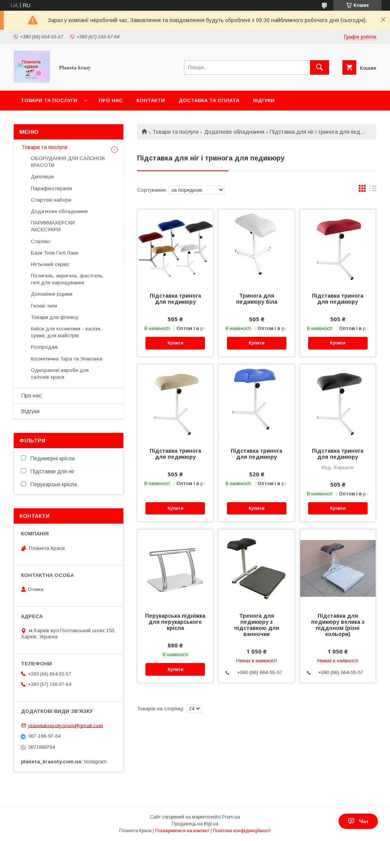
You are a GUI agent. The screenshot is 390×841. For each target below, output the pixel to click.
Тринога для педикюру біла (256, 299)
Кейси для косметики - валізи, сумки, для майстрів (66, 332)
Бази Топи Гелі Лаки (54, 253)
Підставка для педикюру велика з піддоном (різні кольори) (337, 625)
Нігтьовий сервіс (50, 264)
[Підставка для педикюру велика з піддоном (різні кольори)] (338, 568)
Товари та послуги (49, 100)
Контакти (150, 100)
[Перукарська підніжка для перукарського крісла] (175, 568)
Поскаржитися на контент (182, 830)
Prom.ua (231, 817)
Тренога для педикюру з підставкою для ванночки (256, 625)
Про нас (111, 100)
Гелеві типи (44, 306)
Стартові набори (51, 200)
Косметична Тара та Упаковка (66, 359)
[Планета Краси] (32, 81)
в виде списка (372, 190)
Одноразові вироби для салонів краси (60, 373)
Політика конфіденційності (242, 830)
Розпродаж (44, 347)
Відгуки (264, 100)
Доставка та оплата (209, 100)
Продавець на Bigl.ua (195, 824)
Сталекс (41, 241)
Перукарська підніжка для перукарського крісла (175, 622)
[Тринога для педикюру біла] (256, 248)
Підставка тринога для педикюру (175, 299)
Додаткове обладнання (234, 132)
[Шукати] (319, 67)
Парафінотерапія (51, 188)
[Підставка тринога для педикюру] (175, 248)
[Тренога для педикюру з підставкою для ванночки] (256, 568)
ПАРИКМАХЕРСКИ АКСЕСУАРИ (53, 226)
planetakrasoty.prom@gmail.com (65, 725)
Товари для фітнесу (54, 317)
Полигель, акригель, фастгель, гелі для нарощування (67, 279)
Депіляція (42, 176)
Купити (175, 343)
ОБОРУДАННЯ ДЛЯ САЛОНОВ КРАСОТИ (68, 161)
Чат (364, 821)
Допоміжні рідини (51, 294)
